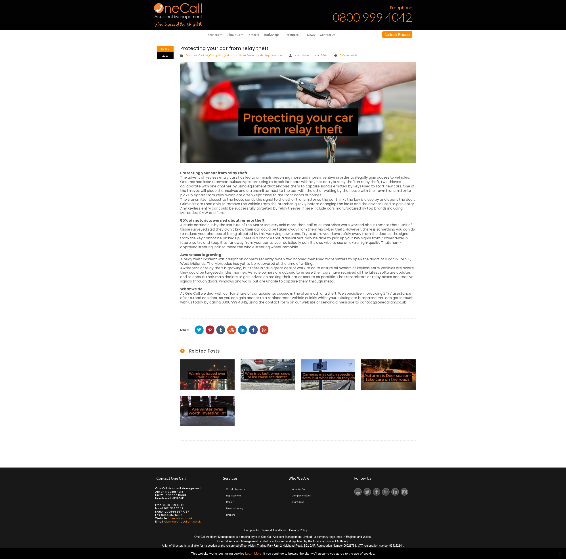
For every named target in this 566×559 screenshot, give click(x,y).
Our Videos (298, 502)
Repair (229, 502)
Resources (292, 34)
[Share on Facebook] (253, 329)
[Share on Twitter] (199, 329)
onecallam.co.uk (180, 518)
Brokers (254, 34)
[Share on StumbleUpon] (231, 329)
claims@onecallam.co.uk (182, 521)
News (311, 34)
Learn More (253, 553)
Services (214, 34)
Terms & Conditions (274, 530)
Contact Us (327, 34)
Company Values (301, 495)
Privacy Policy (298, 530)
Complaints (251, 530)
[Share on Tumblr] (220, 329)
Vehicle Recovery (235, 489)
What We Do (298, 489)
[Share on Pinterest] (209, 329)
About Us (234, 34)
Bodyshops (271, 34)
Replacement (233, 495)
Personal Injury (234, 508)
